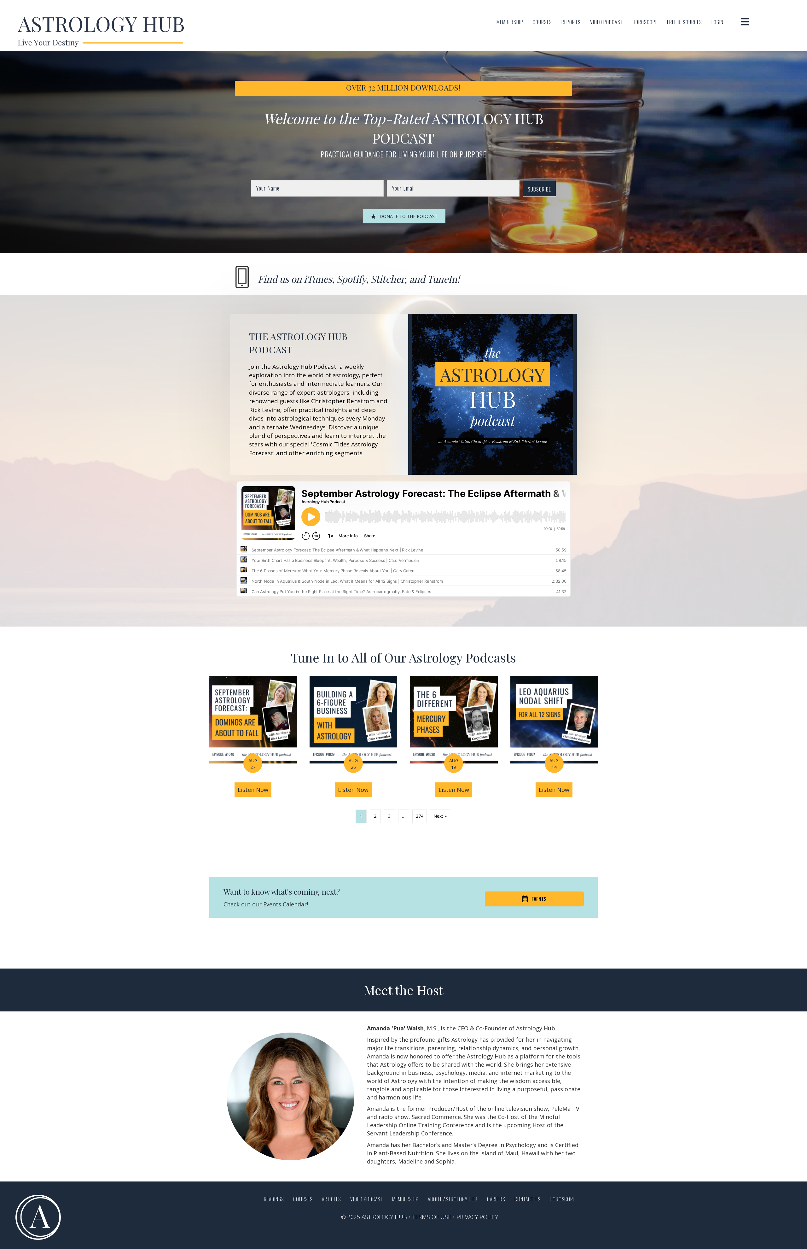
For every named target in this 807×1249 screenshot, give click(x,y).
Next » (440, 816)
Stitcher (387, 279)
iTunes (318, 279)
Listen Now (254, 789)
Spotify (351, 279)
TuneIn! (443, 279)
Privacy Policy (477, 1217)
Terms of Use (431, 1217)
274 (419, 816)
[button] (539, 188)
